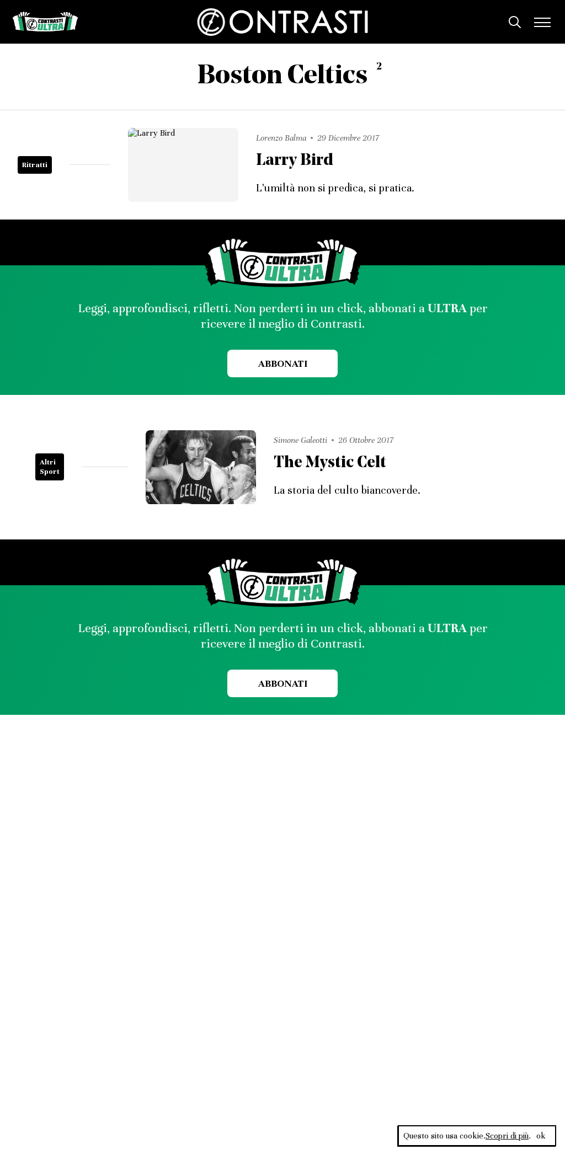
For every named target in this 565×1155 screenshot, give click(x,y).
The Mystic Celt (330, 463)
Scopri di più (507, 1136)
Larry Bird (294, 161)
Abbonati (282, 363)
